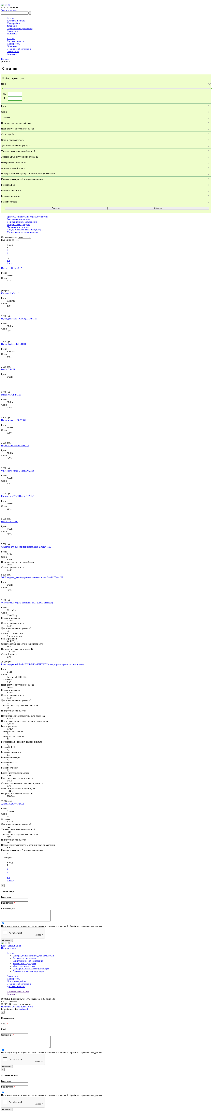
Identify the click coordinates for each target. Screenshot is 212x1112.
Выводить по (7, 240)
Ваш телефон (8, 903)
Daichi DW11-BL (9, 521)
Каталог (11, 18)
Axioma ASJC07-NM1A (12, 803)
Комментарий (8, 908)
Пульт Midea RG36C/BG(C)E (15, 445)
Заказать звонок (9, 10)
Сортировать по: (9, 237)
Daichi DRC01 (8, 369)
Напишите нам (8, 948)
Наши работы (13, 23)
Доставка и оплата (16, 20)
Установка (12, 26)
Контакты (12, 33)
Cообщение (7, 1035)
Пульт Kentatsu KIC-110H (13, 344)
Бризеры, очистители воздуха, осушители (33, 955)
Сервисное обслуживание (19, 28)
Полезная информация (18, 991)
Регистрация (14, 945)
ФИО (4, 1023)
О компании (13, 31)
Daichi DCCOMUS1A (11, 268)
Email (4, 1029)
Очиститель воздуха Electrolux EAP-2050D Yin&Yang (27, 602)
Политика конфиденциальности (17, 1006)
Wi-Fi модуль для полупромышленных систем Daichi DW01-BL (32, 577)
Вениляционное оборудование (28, 961)
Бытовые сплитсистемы (24, 958)
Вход (3, 945)
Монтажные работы (17, 981)
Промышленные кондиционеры (28, 971)
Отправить (7, 940)
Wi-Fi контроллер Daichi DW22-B (17, 471)
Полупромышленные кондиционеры (31, 968)
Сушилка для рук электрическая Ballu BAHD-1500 (26, 547)
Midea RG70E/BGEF (11, 394)
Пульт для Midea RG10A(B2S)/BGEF (19, 318)
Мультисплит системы (24, 966)
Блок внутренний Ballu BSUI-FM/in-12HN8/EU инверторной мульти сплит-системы (42, 664)
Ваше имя (6, 897)
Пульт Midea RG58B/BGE (13, 420)
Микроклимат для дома (24, 963)
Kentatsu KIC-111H (10, 293)
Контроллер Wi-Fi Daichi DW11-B (17, 496)
